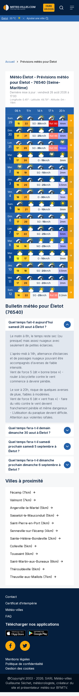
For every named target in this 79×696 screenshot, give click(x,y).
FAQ (8, 616)
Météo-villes (14, 610)
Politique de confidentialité (24, 664)
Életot (5, 18)
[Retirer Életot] (23, 18)
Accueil (10, 61)
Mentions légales (17, 659)
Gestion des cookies (19, 668)
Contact (11, 597)
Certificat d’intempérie (21, 603)
